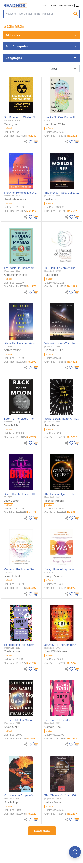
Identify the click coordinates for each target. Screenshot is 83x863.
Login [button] (44, 5)
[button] (77, 5)
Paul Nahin (51, 274)
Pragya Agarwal (54, 576)
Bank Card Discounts (62, 5)
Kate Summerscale (15, 274)
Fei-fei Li (50, 199)
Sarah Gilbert (12, 576)
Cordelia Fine (12, 651)
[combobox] (38, 13)
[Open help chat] (75, 852)
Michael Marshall (54, 500)
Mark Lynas (11, 124)
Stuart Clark (11, 726)
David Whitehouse (15, 199)
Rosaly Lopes (12, 802)
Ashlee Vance (12, 350)
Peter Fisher (52, 425)
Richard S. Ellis (54, 350)
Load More (42, 830)
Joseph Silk (11, 425)
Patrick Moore (53, 802)
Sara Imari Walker (55, 124)
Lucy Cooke (11, 500)
